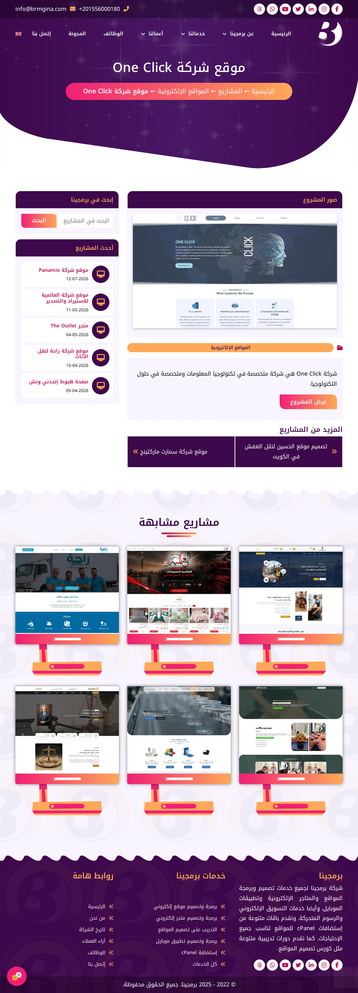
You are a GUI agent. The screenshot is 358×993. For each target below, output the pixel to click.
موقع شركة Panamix (63, 270)
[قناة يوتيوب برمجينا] (285, 9)
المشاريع (230, 91)
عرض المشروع (308, 401)
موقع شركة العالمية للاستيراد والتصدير (65, 298)
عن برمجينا (242, 33)
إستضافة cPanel (199, 952)
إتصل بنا (41, 33)
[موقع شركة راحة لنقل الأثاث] (100, 358)
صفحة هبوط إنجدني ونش (58, 381)
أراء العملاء (93, 941)
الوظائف (113, 33)
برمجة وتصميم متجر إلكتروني (186, 918)
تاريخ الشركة (92, 929)
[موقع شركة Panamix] (100, 274)
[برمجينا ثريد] (259, 9)
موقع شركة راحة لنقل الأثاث (63, 354)
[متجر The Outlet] (100, 330)
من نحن (97, 918)
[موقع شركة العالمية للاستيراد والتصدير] (100, 302)
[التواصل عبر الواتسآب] (272, 9)
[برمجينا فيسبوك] (337, 9)
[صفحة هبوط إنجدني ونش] (100, 385)
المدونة (77, 33)
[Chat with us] (17, 976)
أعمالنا (156, 33)
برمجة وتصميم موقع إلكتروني (185, 906)
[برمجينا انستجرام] (324, 9)
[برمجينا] (330, 33)
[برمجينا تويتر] (298, 9)
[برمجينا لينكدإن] (311, 9)
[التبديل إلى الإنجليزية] (18, 34)
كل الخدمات (205, 964)
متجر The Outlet (69, 326)
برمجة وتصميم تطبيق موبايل (186, 941)
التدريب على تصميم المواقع (187, 929)
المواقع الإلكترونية (183, 91)
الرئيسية (281, 33)
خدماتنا (196, 33)
